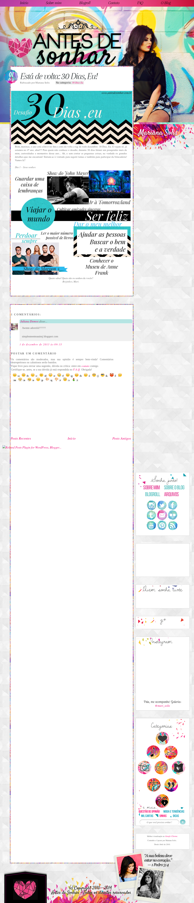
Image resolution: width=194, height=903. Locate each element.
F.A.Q (76, 369)
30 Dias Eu (77, 82)
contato (85, 366)
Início (72, 438)
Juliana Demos (29, 321)
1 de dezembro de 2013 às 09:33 (41, 344)
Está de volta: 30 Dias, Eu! (58, 76)
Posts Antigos (121, 438)
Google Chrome (171, 836)
